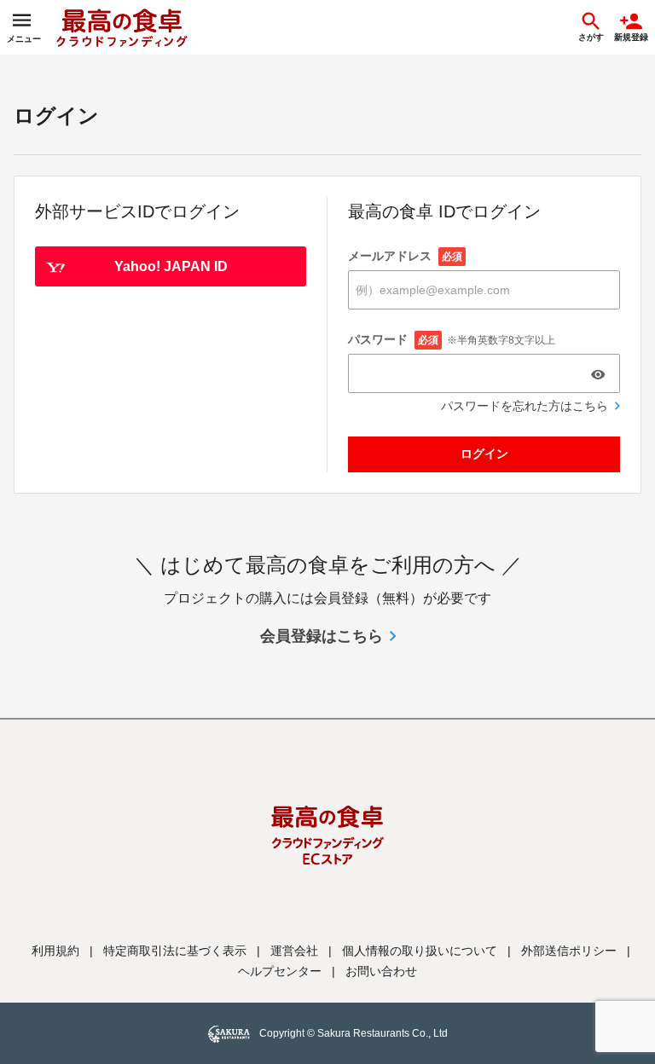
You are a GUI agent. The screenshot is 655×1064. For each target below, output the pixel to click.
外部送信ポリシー (569, 950)
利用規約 (55, 950)
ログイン (484, 453)
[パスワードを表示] (598, 374)
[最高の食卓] (122, 27)
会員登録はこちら (321, 636)
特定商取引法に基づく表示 (174, 950)
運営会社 (294, 950)
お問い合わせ (381, 971)
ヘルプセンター (280, 971)
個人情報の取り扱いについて (419, 950)
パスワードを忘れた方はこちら (524, 406)
